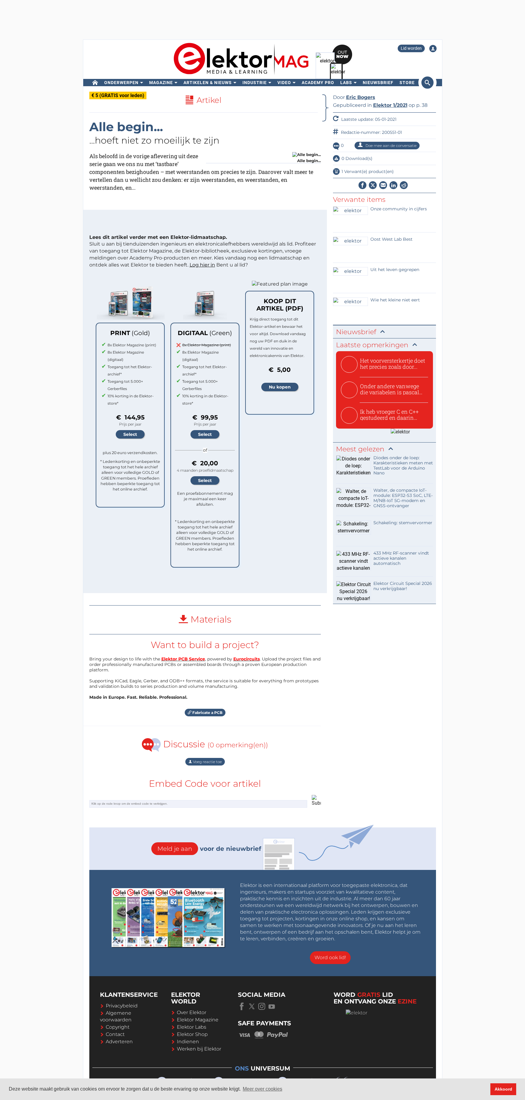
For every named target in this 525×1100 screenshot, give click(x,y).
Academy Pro (318, 82)
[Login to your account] (433, 48)
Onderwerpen (121, 82)
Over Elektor (191, 1012)
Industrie (254, 82)
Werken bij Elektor (199, 1049)
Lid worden (411, 48)
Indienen (188, 1041)
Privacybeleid (122, 1006)
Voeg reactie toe (207, 761)
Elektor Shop (192, 1034)
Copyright (117, 1027)
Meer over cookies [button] (262, 1089)
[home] (95, 82)
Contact (115, 1034)
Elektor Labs (191, 1027)
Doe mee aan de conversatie (391, 145)
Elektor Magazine (197, 1020)
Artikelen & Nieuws (208, 82)
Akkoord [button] (503, 1089)
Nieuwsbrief (378, 82)
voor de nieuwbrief (209, 848)
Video (284, 82)
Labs (346, 82)
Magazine (161, 82)
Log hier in (202, 265)
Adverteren (119, 1041)
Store (407, 82)
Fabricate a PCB (206, 712)
